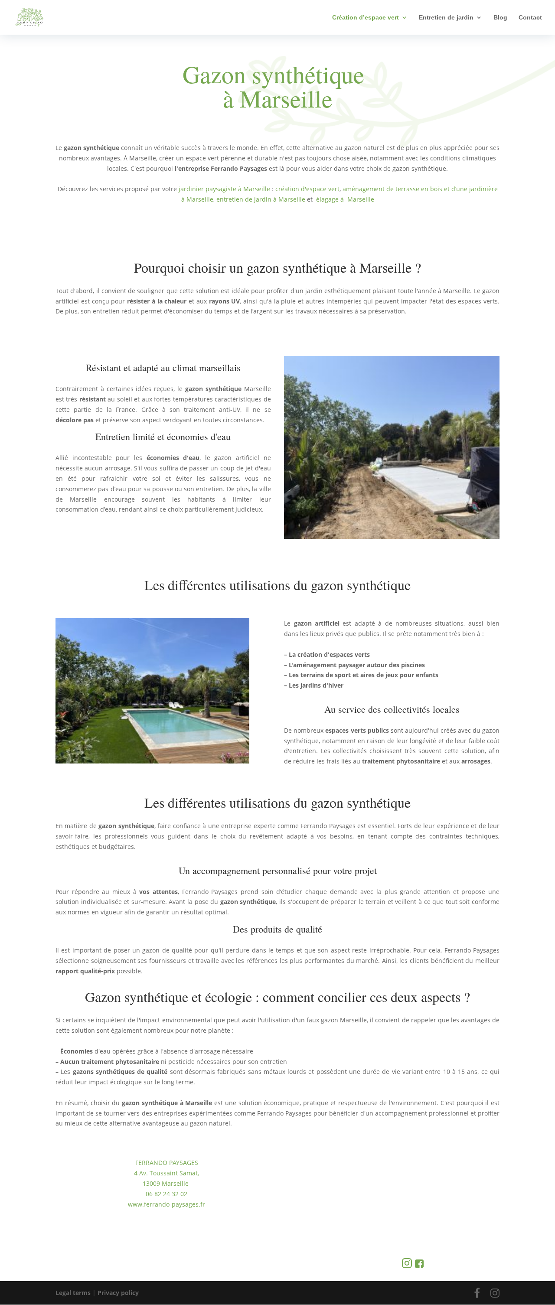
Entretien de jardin (446, 17)
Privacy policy (118, 1293)
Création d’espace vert (365, 17)
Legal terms (73, 1293)
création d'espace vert (307, 189)
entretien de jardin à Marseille (260, 199)
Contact (530, 17)
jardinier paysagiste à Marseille (225, 189)
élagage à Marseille (345, 199)
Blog (500, 17)
